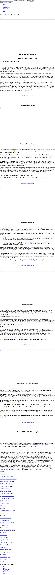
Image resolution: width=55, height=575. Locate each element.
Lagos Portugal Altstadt (5, 491)
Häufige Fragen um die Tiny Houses (8, 479)
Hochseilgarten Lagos (5, 552)
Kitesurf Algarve (4, 561)
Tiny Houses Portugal (5, 501)
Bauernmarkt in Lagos (5, 544)
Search (31, 0)
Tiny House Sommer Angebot (7, 476)
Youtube (2, 471)
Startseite (2, 14)
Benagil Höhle (3, 547)
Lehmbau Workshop (4, 503)
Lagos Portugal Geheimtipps (6, 542)
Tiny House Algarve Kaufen (6, 483)
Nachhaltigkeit (6, 569)
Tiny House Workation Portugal (7, 498)
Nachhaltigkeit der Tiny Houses (7, 481)
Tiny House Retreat (4, 474)
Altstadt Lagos (3, 535)
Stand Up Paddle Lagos (5, 518)
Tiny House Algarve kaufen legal (7, 510)
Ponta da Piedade (4, 525)
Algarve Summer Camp (5, 549)
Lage (4, 568)
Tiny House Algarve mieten (6, 486)
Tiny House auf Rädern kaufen (7, 496)
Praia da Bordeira (4, 554)
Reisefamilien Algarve (5, 557)
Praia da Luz (3, 532)
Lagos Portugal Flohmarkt (6, 540)
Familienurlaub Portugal (5, 488)
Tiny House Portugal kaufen (6, 493)
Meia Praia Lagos (4, 537)
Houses (4, 566)
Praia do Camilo (3, 559)
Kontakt (5, 571)
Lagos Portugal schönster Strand (7, 530)
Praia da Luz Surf (4, 527)
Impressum (2, 508)
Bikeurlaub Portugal (4, 520)
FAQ (4, 573)
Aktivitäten (7, 14)
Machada (2, 513)
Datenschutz (3, 505)
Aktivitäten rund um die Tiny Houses (8, 522)
